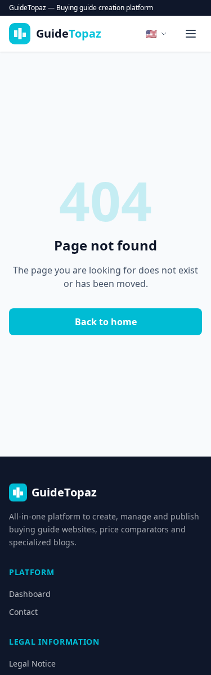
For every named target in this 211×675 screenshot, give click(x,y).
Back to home (106, 322)
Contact (23, 611)
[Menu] (190, 33)
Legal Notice (32, 663)
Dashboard (30, 594)
